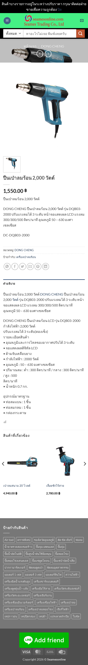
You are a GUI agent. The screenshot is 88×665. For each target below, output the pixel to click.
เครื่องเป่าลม (68, 602)
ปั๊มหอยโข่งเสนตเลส (16, 560)
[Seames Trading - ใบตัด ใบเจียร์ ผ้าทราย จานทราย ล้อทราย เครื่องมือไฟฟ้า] (44, 21)
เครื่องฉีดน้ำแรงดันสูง (17, 581)
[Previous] (3, 472)
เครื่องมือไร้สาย (41, 588)
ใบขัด (76, 616)
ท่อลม (79, 540)
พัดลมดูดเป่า (36, 567)
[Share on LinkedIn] (45, 266)
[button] (7, 20)
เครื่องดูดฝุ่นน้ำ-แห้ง (16, 588)
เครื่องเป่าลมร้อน (26, 257)
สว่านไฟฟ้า (72, 574)
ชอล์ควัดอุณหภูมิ (44, 540)
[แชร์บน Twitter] (22, 266)
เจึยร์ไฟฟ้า (63, 609)
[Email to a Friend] (30, 266)
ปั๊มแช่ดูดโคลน (41, 560)
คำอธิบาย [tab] (9, 283)
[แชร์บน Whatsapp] (7, 266)
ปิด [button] (59, 9)
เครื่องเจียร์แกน (43, 595)
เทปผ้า (42, 616)
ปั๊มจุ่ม (61, 546)
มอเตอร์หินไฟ (53, 574)
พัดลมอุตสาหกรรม (58, 567)
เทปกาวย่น (10, 616)
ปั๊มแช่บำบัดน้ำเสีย (64, 560)
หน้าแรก (30, 46)
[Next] (84, 472)
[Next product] (40, 53)
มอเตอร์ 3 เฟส (33, 574)
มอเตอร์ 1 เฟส (12, 574)
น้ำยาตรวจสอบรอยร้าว (18, 546)
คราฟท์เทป (23, 540)
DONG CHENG (52, 46)
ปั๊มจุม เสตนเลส (45, 546)
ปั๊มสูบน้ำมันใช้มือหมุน (38, 553)
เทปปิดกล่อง (28, 616)
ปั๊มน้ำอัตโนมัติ (13, 553)
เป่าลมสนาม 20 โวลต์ (16, 485)
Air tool (8, 540)
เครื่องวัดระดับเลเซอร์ (66, 588)
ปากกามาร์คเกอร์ (14, 567)
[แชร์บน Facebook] (14, 266)
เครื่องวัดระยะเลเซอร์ (17, 595)
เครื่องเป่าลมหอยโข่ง (40, 609)
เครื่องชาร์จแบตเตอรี (46, 581)
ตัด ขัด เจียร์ (65, 540)
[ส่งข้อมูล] (80, 33)
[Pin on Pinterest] (37, 266)
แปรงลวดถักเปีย (59, 616)
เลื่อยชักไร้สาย (55, 485)
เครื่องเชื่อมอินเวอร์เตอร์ (18, 602)
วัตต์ (15, 299)
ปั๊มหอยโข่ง (61, 553)
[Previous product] (48, 53)
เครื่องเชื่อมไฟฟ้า (47, 602)
